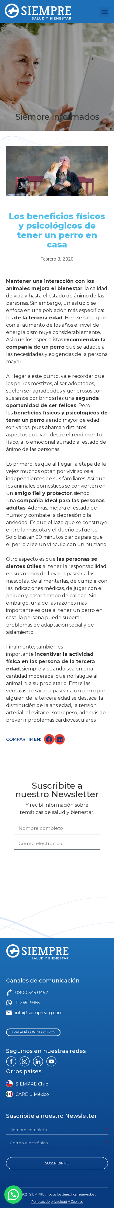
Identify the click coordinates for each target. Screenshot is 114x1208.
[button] (104, 12)
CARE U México (32, 1094)
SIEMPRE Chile (32, 1084)
